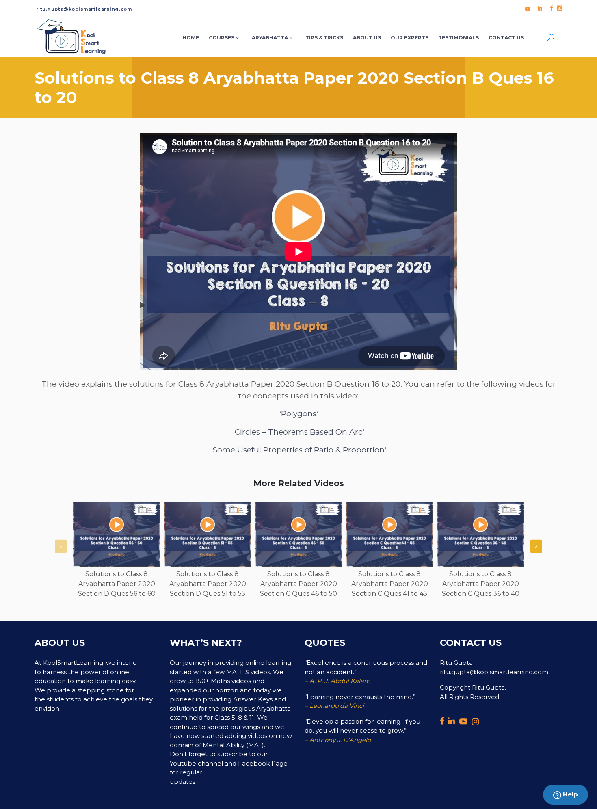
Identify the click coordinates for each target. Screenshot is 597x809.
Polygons (298, 413)
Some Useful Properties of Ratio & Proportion (299, 449)
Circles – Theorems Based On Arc (299, 432)
